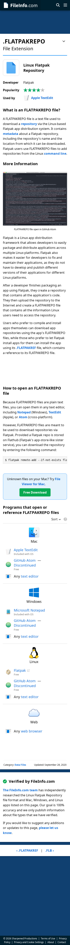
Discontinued (25, 565)
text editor (29, 576)
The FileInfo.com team (20, 790)
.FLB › (49, 850)
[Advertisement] (35, 22)
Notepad (24, 412)
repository (29, 124)
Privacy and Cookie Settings (29, 942)
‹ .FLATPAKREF (27, 850)
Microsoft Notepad (29, 610)
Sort (54, 519)
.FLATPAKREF (26, 348)
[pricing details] (65, 519)
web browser (31, 731)
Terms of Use (48, 938)
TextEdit (55, 412)
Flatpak (20, 670)
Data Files (20, 764)
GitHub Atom (25, 560)
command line (55, 153)
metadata (10, 134)
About (50, 942)
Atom (23, 417)
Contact (62, 942)
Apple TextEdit (42, 98)
